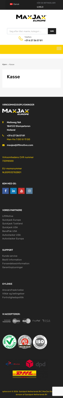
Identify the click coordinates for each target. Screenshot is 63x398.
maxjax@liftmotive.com (20, 145)
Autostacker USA (11, 235)
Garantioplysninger (12, 267)
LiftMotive (7, 216)
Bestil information (12, 259)
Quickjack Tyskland (12, 223)
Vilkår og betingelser (13, 293)
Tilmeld (39, 7)
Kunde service (9, 256)
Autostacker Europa (13, 238)
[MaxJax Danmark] (31, 21)
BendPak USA (9, 231)
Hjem (4, 64)
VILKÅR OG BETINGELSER (45, 3)
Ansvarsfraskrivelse (13, 290)
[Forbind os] (5, 191)
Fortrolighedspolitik (13, 297)
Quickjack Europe (11, 220)
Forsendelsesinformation (15, 263)
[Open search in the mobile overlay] (31, 31)
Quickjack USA (10, 227)
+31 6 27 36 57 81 (31, 40)
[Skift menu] (59, 49)
